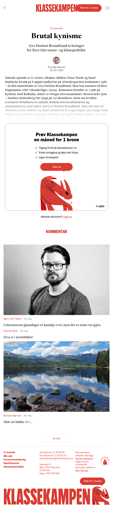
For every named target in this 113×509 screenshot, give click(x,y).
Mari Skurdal (81, 470)
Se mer (56, 438)
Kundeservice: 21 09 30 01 (53, 455)
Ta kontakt (9, 452)
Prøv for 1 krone (89, 7)
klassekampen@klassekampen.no (56, 458)
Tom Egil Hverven (56, 66)
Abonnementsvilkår (14, 466)
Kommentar (56, 28)
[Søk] (5, 8)
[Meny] (107, 8)
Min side (8, 455)
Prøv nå (56, 166)
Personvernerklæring (14, 459)
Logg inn (67, 216)
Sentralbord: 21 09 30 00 (52, 452)
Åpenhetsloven (11, 462)
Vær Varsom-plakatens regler (84, 458)
